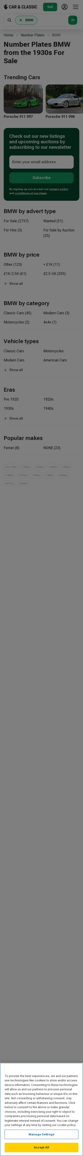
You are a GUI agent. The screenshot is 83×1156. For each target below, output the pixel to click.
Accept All (41, 1147)
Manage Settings (41, 1134)
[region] (41, 1109)
